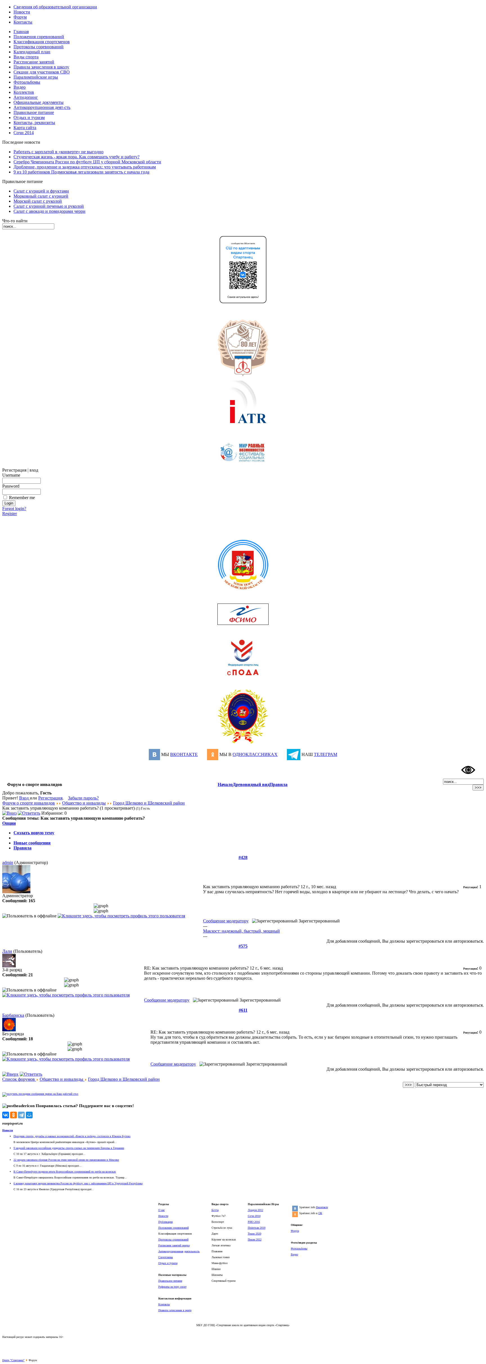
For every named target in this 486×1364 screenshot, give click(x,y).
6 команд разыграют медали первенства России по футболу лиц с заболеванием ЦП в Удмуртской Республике (78, 1183)
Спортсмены (165, 1257)
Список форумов (19, 1079)
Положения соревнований (173, 1227)
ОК (320, 1213)
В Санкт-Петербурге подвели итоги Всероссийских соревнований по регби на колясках (65, 1171)
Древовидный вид (251, 784)
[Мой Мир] (29, 1115)
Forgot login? (14, 508)
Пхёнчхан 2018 (257, 1227)
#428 (243, 857)
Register (9, 513)
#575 (243, 946)
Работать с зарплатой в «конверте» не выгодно (59, 151)
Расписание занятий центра (174, 1245)
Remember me (22, 497)
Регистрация (50, 798)
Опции (9, 823)
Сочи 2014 (254, 1215)
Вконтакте (322, 1207)
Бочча (215, 1210)
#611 (243, 1010)
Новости (7, 1130)
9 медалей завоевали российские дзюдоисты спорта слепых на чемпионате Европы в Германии (69, 1148)
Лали (7, 951)
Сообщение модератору (226, 921)
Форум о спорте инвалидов (28, 803)
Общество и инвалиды (84, 803)
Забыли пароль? (83, 798)
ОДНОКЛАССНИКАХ (255, 754)
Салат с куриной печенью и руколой (49, 206)
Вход (24, 798)
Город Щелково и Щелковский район (149, 803)
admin (7, 862)
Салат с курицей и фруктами (41, 191)
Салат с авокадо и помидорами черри (50, 211)
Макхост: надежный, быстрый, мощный (241, 931)
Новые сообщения (32, 842)
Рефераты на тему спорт (172, 1286)
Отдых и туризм (167, 1263)
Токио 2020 (254, 1233)
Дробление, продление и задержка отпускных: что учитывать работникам (85, 166)
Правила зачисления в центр (175, 1310)
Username (11, 475)
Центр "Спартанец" (13, 1360)
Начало (225, 784)
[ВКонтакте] (5, 1115)
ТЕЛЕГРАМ (325, 754)
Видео (294, 1254)
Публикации (165, 1221)
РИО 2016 (254, 1221)
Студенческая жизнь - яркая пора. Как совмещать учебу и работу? (77, 156)
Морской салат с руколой (38, 201)
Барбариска (13, 1015)
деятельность (192, 1251)
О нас (161, 1210)
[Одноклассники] (13, 1115)
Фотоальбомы (299, 1248)
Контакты (164, 1304)
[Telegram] (21, 1115)
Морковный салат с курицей (41, 196)
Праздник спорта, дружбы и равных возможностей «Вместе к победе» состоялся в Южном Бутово (72, 1136)
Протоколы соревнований (173, 1239)
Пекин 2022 (255, 1239)
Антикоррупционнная (170, 1251)
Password (10, 486)
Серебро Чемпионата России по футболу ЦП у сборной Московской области (87, 161)
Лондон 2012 (255, 1210)
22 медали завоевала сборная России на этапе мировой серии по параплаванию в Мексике (66, 1159)
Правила (278, 784)
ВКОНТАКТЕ (184, 754)
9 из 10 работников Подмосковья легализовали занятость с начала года (81, 172)
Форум (295, 1230)
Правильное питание (170, 1280)
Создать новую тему (34, 832)
